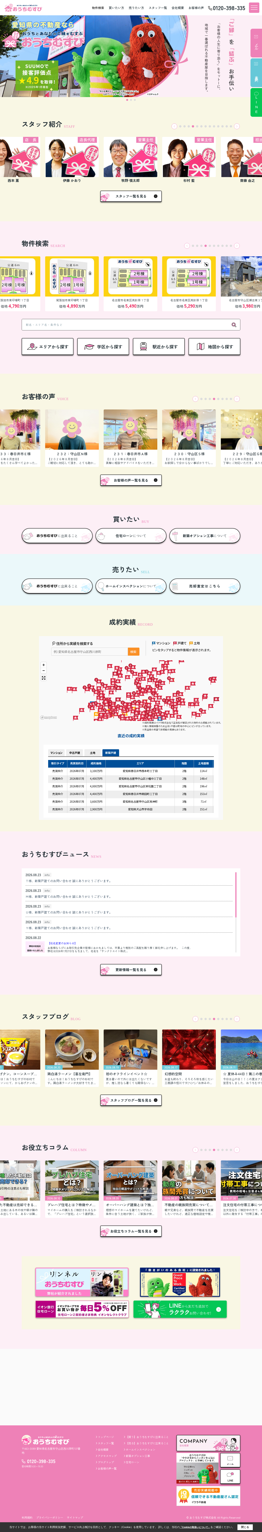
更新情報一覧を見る (131, 969)
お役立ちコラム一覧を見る (131, 1231)
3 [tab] (135, 100)
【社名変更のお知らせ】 (62, 943)
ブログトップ (106, 1462)
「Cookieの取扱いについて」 (195, 1527)
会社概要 (178, 7)
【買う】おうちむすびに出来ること (147, 1437)
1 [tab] (127, 100)
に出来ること (68, 535)
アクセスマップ (107, 1456)
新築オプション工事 (138, 1456)
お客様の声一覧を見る (131, 480)
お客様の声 (196, 7)
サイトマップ (75, 1517)
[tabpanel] (131, 56)
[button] (174, 126)
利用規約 (27, 1517)
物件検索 (98, 7)
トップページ (106, 1437)
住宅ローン (132, 1462)
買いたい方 (116, 7)
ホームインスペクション (140, 1449)
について (131, 535)
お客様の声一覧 (107, 1468)
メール (256, 45)
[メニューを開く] (254, 7)
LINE (256, 105)
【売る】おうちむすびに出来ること (147, 1443)
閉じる (245, 1527)
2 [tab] (131, 100)
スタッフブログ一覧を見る (131, 1100)
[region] (129, 912)
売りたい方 (136, 7)
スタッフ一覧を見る (131, 196)
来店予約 (256, 75)
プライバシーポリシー (49, 1517)
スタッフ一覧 (158, 7)
